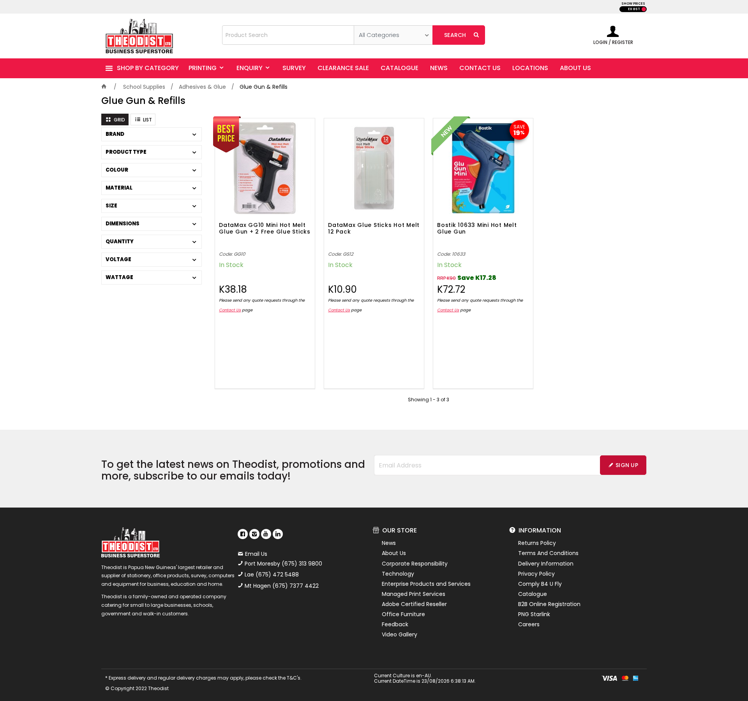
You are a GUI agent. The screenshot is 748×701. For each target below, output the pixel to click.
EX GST (634, 9)
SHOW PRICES (633, 3)
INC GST (644, 9)
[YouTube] (266, 534)
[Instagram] (254, 534)
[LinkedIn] (278, 534)
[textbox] (288, 35)
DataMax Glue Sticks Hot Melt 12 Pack (374, 228)
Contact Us (230, 310)
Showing (428, 399)
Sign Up (627, 465)
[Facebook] (243, 534)
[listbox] (393, 35)
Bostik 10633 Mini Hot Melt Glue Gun (477, 228)
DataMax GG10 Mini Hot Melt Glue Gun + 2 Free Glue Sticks (264, 228)
